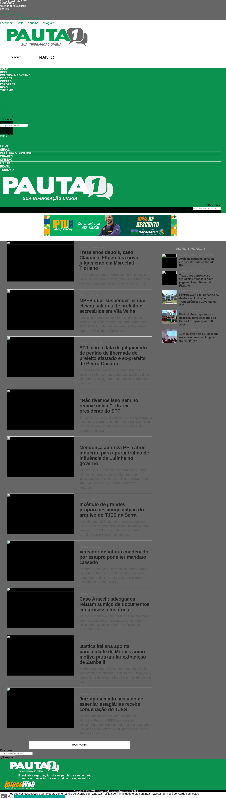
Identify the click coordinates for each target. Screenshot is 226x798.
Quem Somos (7, 3)
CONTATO (5, 9)
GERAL (4, 72)
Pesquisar (7, 122)
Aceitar (18, 796)
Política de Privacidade (13, 6)
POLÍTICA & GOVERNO (15, 75)
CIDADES (6, 78)
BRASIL (5, 87)
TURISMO (6, 90)
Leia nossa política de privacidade (43, 796)
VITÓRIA (31, 57)
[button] (6, 118)
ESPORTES (7, 84)
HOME (4, 69)
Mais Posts (79, 744)
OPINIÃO (6, 81)
